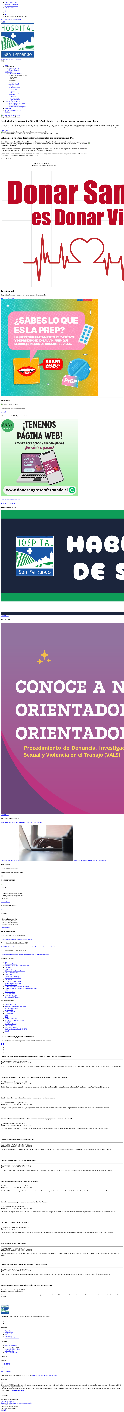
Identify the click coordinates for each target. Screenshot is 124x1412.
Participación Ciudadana (12, 101)
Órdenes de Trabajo (11, 964)
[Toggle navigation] (2, 61)
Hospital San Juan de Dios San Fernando (44, 1375)
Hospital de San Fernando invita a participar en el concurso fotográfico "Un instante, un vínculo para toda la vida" (28, 946)
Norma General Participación (17, 106)
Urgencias (8, 108)
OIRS (6, 1015)
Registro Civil (9, 1025)
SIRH (6, 990)
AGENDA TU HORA (8, 503)
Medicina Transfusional (12, 1338)
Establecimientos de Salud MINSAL (16, 1029)
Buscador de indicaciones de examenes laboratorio (16, 1403)
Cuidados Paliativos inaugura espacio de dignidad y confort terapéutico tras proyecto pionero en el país (25, 954)
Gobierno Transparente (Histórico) (15, 1006)
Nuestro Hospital (14, 70)
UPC (6, 1334)
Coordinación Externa (15, 73)
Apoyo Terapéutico (14, 100)
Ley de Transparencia (11, 6)
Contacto (7, 112)
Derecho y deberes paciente (13, 110)
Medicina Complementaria (13, 978)
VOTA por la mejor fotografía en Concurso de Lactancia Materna (16, 939)
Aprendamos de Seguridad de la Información (92, 860)
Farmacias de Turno (11, 1027)
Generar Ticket (5, 902)
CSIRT (7, 1031)
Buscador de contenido (8, 1401)
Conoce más (4, 130)
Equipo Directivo (14, 68)
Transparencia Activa (11, 2)
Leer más (3, 412)
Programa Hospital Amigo (13, 981)
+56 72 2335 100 (6, 1364)
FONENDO (8, 969)
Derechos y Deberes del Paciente (15, 1020)
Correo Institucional (11, 995)
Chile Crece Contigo (11, 1024)
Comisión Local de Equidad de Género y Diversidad (21, 988)
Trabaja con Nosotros (11, 972)
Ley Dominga (9, 979)
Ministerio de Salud (11, 1345)
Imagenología (9, 1332)
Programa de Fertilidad (12, 976)
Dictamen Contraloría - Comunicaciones (17, 965)
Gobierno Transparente (12, 4)
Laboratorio (8, 967)
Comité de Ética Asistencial (13, 983)
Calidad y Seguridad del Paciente (15, 971)
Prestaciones (8, 72)
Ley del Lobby (9, 7)
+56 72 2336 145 (6, 1371)
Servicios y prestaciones (8, 298)
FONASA (8, 1022)
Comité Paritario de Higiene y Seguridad (17, 986)
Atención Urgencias (11, 1018)
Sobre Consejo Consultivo (17, 103)
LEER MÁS (5, 616)
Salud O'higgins (9, 1351)
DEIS (6, 1017)
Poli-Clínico (8, 1336)
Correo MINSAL (10, 993)
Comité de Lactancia (11, 985)
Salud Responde (10, 1011)
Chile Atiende (9, 1013)
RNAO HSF (8, 974)
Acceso (3, 21)
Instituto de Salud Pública (12, 1349)
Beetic (7, 962)
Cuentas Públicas (14, 105)
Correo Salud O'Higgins (12, 997)
